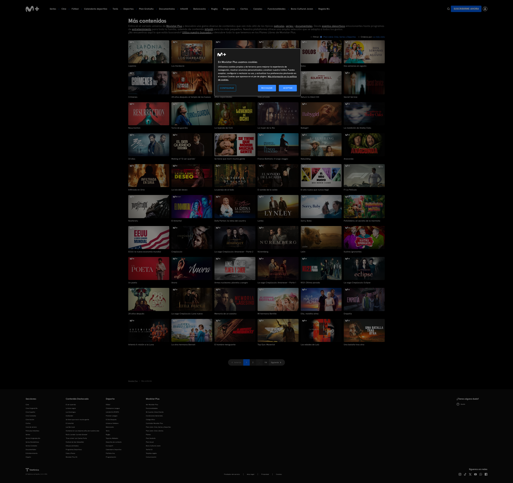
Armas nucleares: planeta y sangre (231, 282)
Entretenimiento (32, 453)
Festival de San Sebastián (75, 442)
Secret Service (350, 97)
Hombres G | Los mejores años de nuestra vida (82, 431)
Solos (303, 66)
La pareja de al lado (224, 189)
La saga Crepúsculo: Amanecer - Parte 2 (233, 251)
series (290, 26)
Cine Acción (30, 420)
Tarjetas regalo (151, 453)
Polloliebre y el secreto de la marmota (362, 220)
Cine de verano (31, 427)
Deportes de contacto (114, 442)
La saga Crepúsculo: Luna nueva (187, 313)
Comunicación (151, 457)
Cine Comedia (31, 416)
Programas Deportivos (74, 449)
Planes (148, 434)
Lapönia (132, 66)
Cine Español (30, 412)
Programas (229, 8)
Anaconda (348, 159)
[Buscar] (448, 9)
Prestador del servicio (232, 474)
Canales (257, 8)
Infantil (184, 8)
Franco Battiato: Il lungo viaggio (273, 159)
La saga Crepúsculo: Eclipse (357, 282)
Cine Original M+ (32, 408)
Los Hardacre (177, 66)
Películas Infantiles (32, 431)
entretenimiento (141, 29)
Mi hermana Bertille (267, 313)
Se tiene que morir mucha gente (229, 159)
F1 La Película (350, 189)
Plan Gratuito (146, 8)
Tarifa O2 (149, 449)
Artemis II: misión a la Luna (141, 344)
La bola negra (71, 408)
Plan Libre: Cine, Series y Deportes (158, 427)
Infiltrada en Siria (136, 189)
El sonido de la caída (267, 189)
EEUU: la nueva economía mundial (144, 251)
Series (53, 8)
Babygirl (304, 128)
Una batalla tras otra (354, 344)
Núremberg (263, 251)
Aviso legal (250, 474)
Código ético (150, 420)
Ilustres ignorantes (353, 251)
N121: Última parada (310, 282)
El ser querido (71, 405)
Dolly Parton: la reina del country (230, 220)
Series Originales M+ (33, 438)
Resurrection (134, 128)
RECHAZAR (267, 88)
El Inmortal (176, 220)
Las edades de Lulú (310, 344)
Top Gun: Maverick (266, 344)
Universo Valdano (112, 423)
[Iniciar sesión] (485, 9)
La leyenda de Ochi (223, 128)
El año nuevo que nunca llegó (315, 189)
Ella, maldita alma (309, 313)
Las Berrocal (70, 427)
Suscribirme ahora (466, 8)
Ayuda (463, 404)
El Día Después (111, 420)
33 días (131, 159)
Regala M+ (324, 8)
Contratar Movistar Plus (154, 423)
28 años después (136, 313)
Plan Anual (150, 442)
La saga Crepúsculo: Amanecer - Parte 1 (277, 282)
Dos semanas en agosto (355, 66)
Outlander (69, 416)
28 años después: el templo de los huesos (191, 97)
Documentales (167, 8)
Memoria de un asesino (225, 313)
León (303, 251)
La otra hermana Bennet (183, 344)
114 (266, 362)
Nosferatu (133, 220)
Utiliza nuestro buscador (197, 32)
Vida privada (264, 97)
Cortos (244, 8)
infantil (209, 29)
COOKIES (279, 474)
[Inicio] (32, 9)
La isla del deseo (179, 189)
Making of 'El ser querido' (183, 159)
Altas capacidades (223, 97)
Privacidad (265, 474)
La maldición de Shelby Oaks (357, 128)
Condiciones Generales (154, 416)
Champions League (113, 408)
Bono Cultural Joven (302, 8)
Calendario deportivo (95, 8)
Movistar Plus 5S (71, 457)
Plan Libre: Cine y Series (154, 431)
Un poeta (132, 282)
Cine (63, 8)
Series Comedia (31, 446)
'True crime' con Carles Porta (76, 438)
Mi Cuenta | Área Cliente (155, 412)
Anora (174, 282)
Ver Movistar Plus (152, 405)
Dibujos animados (72, 446)
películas (279, 26)
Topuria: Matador (112, 438)
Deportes (128, 8)
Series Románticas (32, 442)
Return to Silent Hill (310, 97)
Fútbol (75, 8)
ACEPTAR (288, 88)
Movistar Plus (174, 26)
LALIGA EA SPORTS (112, 412)
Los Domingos (71, 412)
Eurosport (109, 446)
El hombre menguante (225, 344)
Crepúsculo (176, 251)
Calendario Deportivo (113, 449)
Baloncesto (199, 8)
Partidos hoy (110, 453)
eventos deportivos (333, 26)
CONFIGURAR (227, 88)
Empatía (348, 313)
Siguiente (275, 362)
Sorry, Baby (306, 220)
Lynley (260, 220)
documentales (303, 26)
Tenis (115, 8)
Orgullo (28, 457)
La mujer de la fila (266, 128)
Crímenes (132, 97)
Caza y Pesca (70, 453)
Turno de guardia (179, 128)
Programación (111, 457)
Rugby (214, 8)
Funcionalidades (276, 8)
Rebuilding (305, 159)
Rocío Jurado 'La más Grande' (77, 434)
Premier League (111, 416)
